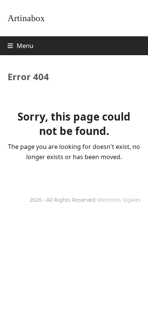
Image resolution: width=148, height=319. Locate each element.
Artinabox (26, 18)
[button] (20, 46)
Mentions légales (119, 199)
